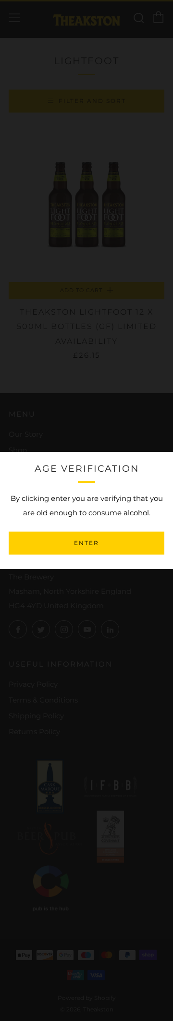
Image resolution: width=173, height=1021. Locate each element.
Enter (86, 542)
